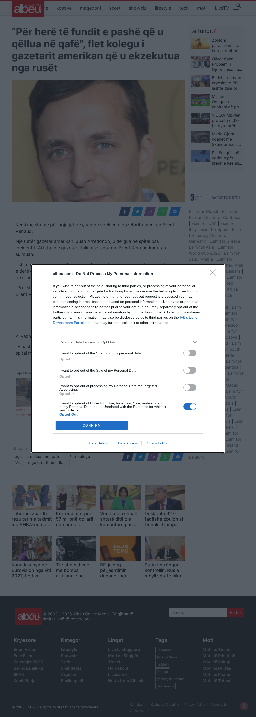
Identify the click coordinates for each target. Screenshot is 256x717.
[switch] (190, 353)
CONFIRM (92, 425)
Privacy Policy (156, 443)
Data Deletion (99, 443)
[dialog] (128, 358)
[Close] (214, 274)
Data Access (128, 443)
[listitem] (128, 342)
